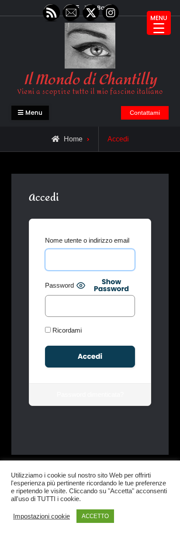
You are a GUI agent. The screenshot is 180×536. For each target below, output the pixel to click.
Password (59, 285)
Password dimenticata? (90, 394)
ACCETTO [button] (95, 516)
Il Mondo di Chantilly (90, 79)
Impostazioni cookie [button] (41, 516)
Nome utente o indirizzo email (87, 240)
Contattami (145, 112)
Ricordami (66, 330)
